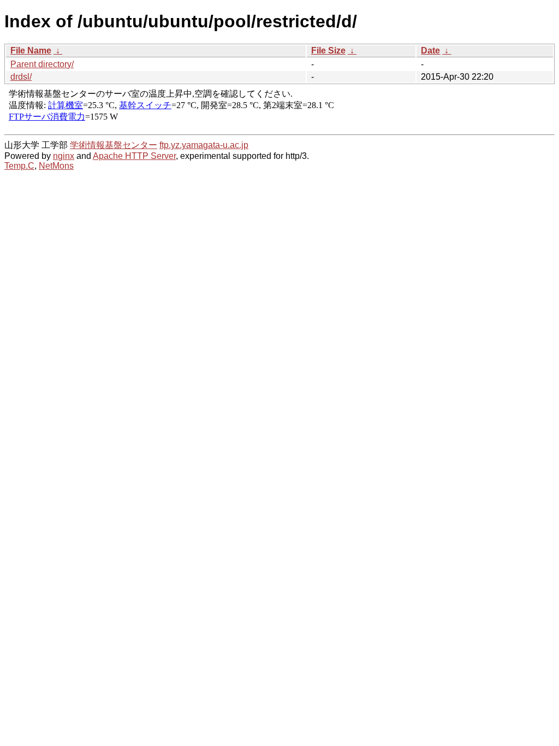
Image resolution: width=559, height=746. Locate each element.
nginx (63, 156)
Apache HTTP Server (134, 156)
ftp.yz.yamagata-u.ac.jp (203, 145)
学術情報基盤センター (113, 145)
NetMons (56, 165)
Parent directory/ (42, 64)
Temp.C (19, 165)
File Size (328, 50)
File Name (30, 50)
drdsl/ (21, 76)
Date (430, 50)
